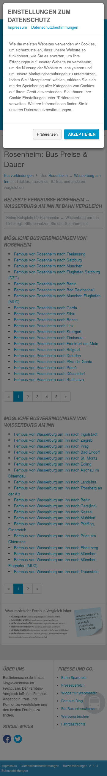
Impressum (17, 27)
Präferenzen (47, 134)
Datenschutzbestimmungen (54, 27)
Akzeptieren (81, 134)
